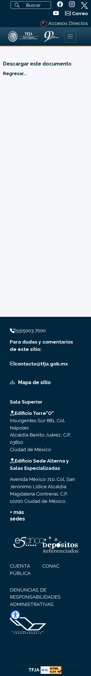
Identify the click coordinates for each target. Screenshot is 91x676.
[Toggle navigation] (70, 36)
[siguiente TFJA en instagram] (72, 4)
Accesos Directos (67, 23)
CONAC (50, 566)
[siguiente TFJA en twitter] (84, 4)
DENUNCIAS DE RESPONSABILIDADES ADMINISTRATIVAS (35, 597)
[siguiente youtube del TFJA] (56, 13)
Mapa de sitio (34, 382)
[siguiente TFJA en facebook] (60, 4)
